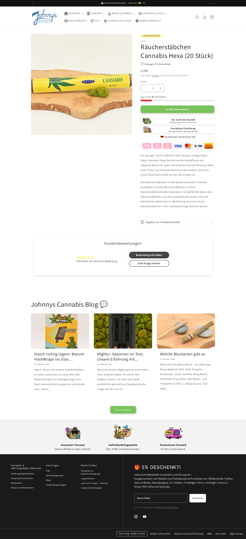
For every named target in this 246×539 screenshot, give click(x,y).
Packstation (17, 483)
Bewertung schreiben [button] (149, 255)
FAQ (48, 470)
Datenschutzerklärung (167, 507)
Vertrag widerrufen (132, 533)
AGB (209, 533)
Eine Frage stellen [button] (149, 263)
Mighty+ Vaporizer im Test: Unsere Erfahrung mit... (120, 356)
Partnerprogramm (55, 475)
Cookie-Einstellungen (91, 487)
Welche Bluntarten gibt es (182, 354)
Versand (155, 75)
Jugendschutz (88, 478)
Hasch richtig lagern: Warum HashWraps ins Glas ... (59, 356)
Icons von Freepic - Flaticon (94, 483)
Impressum (236, 533)
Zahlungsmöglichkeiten (22, 473)
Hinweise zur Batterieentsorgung (90, 472)
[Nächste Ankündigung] (214, 3)
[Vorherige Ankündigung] (32, 3)
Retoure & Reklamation (22, 487)
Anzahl (144, 81)
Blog (48, 480)
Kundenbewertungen (56, 484)
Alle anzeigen (123, 409)
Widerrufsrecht (160, 533)
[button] (73, 13)
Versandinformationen (22, 478)
